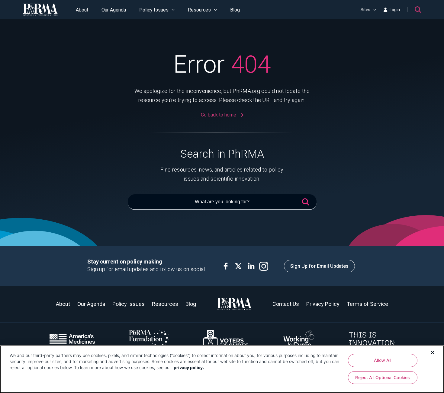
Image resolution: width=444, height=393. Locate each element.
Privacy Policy (322, 304)
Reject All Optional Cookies (382, 377)
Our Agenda (113, 10)
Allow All (382, 360)
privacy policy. (189, 367)
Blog (235, 10)
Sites (365, 9)
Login (395, 9)
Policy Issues (154, 10)
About (82, 10)
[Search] (418, 10)
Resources (199, 10)
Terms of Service (367, 304)
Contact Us (285, 304)
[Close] (432, 352)
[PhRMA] (40, 9)
